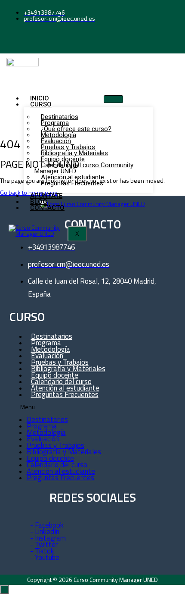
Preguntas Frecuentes (72, 183)
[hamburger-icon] (113, 99)
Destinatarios (47, 419)
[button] (84, 407)
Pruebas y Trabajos (55, 445)
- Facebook (47, 525)
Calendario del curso (57, 464)
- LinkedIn (44, 531)
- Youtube (44, 557)
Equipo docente (50, 458)
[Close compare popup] (4, 589)
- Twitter (44, 544)
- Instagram (48, 538)
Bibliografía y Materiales (64, 451)
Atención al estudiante (61, 471)
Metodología (46, 432)
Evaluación (43, 438)
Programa (42, 425)
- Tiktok (42, 550)
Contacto (47, 208)
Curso (41, 104)
